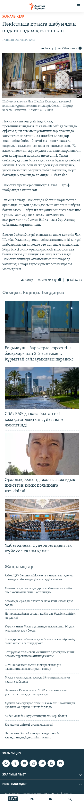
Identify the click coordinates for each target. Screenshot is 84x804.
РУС (31, 799)
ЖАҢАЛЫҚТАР (13, 17)
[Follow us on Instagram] (33, 763)
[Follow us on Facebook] (6, 763)
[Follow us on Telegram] (42, 763)
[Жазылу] (60, 763)
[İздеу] (70, 799)
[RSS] (51, 763)
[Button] (47, 48)
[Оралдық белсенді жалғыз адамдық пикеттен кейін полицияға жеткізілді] (42, 454)
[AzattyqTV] (50, 799)
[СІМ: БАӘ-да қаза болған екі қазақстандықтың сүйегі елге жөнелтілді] (42, 388)
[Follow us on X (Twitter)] (15, 763)
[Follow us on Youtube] (24, 763)
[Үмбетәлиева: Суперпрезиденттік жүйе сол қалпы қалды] (42, 520)
